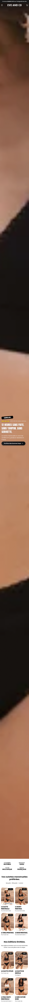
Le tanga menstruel (7, 933)
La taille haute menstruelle (6, 998)
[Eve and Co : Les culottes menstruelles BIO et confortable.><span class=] (14, 5)
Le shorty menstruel (18, 908)
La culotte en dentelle (19, 972)
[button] (2, 5)
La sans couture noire (20, 998)
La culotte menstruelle (5, 908)
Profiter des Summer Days (12, 443)
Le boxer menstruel (21, 933)
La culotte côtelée (7, 971)
